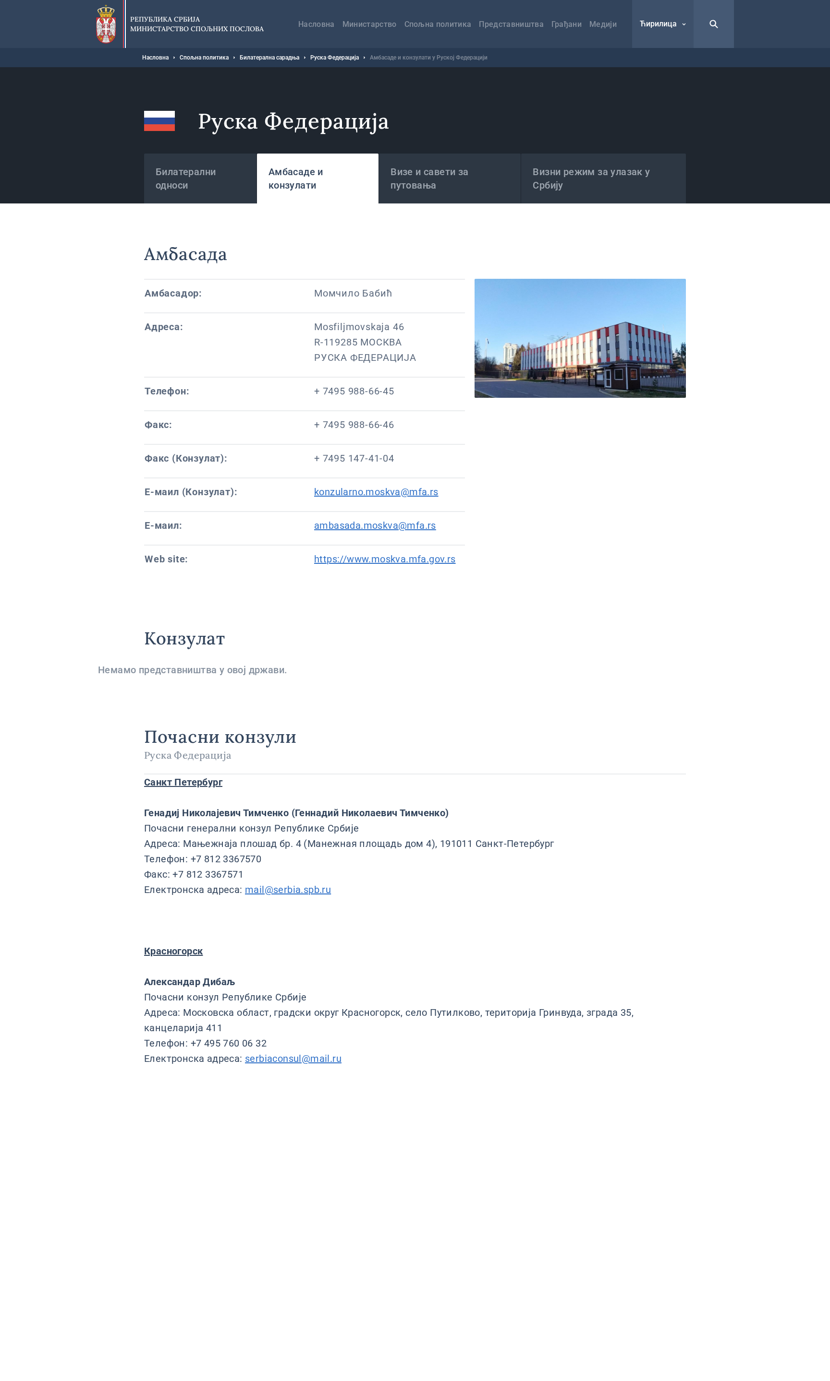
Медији (603, 24)
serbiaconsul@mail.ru (293, 1058)
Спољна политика (438, 24)
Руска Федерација (334, 57)
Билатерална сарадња (269, 57)
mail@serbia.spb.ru (288, 889)
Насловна (316, 24)
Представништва (511, 24)
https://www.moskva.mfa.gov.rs (385, 559)
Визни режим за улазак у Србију (591, 178)
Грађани (566, 24)
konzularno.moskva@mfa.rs (376, 492)
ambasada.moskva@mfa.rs (375, 525)
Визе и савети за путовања (429, 178)
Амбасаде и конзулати (296, 178)
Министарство (369, 24)
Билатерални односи (186, 178)
